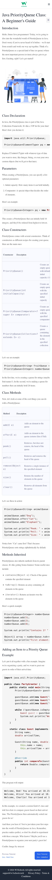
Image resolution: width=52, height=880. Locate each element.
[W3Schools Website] (24, 4)
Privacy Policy (34, 873)
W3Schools (20, 869)
